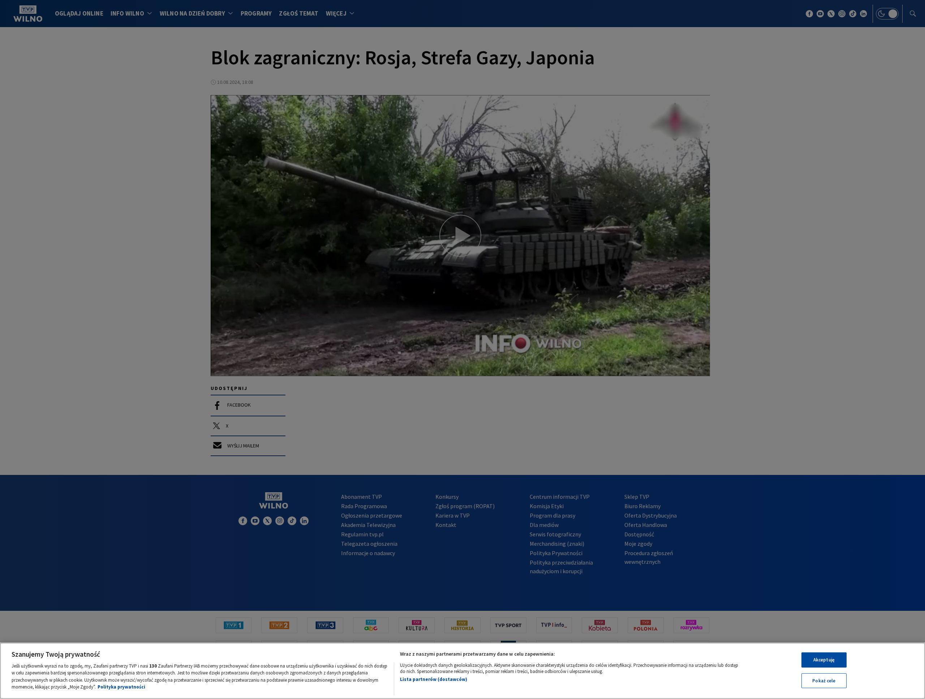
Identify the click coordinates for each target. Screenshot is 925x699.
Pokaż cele (823, 680)
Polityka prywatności (121, 687)
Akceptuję (824, 660)
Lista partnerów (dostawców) (433, 679)
